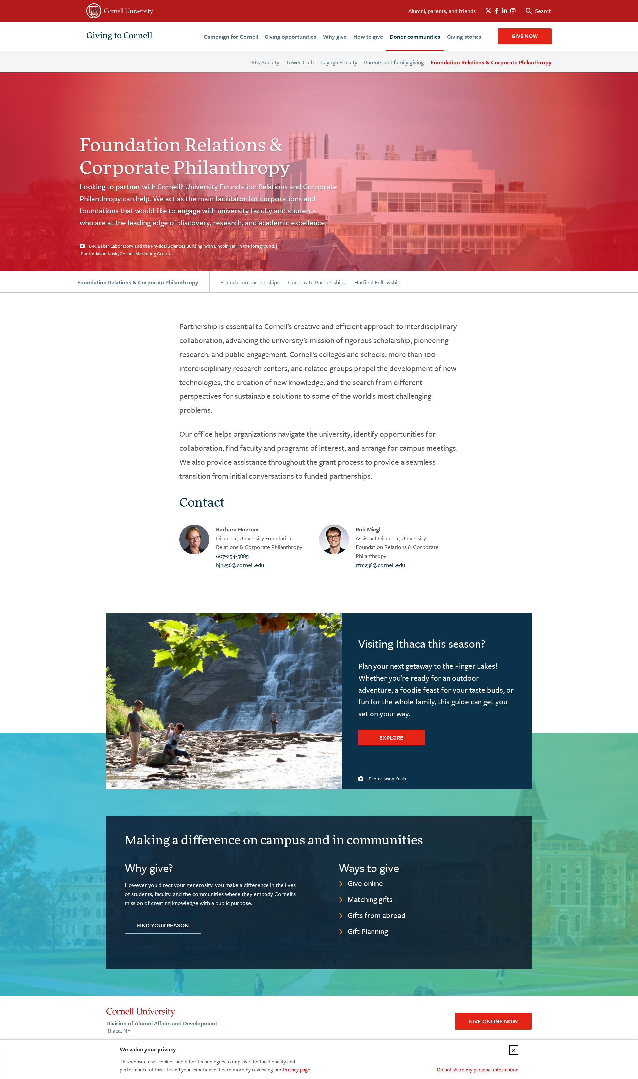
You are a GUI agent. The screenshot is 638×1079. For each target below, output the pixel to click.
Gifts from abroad (377, 915)
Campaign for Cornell (231, 36)
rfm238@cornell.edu (380, 565)
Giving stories (464, 36)
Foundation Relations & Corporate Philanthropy (491, 62)
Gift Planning (368, 931)
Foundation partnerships (249, 282)
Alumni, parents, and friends (442, 11)
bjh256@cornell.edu (240, 565)
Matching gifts (370, 899)
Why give (335, 36)
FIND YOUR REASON (163, 925)
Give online (365, 883)
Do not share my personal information (477, 1069)
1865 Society (264, 62)
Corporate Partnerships (317, 282)
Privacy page (296, 1069)
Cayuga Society (338, 62)
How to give (368, 36)
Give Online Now (493, 1021)
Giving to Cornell (119, 36)
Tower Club (300, 62)
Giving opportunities (290, 36)
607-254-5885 (232, 556)
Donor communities (415, 36)
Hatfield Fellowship (377, 282)
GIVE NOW (525, 36)
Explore (391, 737)
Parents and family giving (394, 62)
